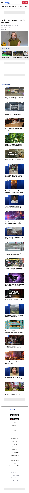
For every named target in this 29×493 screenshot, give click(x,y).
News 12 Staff (4, 25)
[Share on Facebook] (5, 29)
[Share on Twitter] (7, 29)
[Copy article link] (9, 29)
